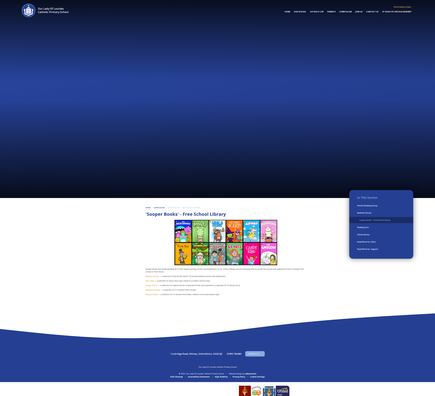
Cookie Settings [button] (257, 376)
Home (148, 208)
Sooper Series (151, 285)
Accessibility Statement (199, 376)
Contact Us (253, 354)
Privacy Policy (239, 376)
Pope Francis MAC (402, 7)
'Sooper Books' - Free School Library (183, 208)
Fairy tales (150, 281)
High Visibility (221, 376)
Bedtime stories (152, 276)
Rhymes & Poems (153, 290)
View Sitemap (176, 376)
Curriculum (159, 208)
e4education (250, 373)
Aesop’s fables (152, 294)
